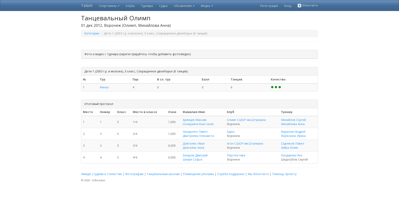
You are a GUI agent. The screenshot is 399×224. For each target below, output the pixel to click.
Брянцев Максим (194, 120)
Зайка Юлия (289, 148)
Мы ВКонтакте (258, 174)
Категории (91, 33)
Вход (287, 6)
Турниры (147, 6)
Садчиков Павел (292, 143)
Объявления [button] (183, 6)
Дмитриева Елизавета (198, 136)
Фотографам (134, 174)
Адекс (231, 132)
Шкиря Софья (192, 159)
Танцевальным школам (163, 174)
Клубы (130, 6)
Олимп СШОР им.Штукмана (246, 120)
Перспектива (236, 155)
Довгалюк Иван (194, 143)
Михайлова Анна (293, 124)
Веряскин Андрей (293, 132)
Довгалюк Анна (193, 148)
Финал (104, 87)
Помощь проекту (284, 174)
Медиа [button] (206, 6)
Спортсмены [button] (108, 6)
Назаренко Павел (195, 132)
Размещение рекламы (198, 174)
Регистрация (269, 6)
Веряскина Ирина (293, 136)
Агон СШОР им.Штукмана (245, 143)
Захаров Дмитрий (195, 155)
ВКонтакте (310, 5)
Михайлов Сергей (293, 120)
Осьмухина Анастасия (198, 124)
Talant (87, 5)
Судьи (163, 6)
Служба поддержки (230, 174)
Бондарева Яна (291, 155)
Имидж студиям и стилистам (101, 174)
